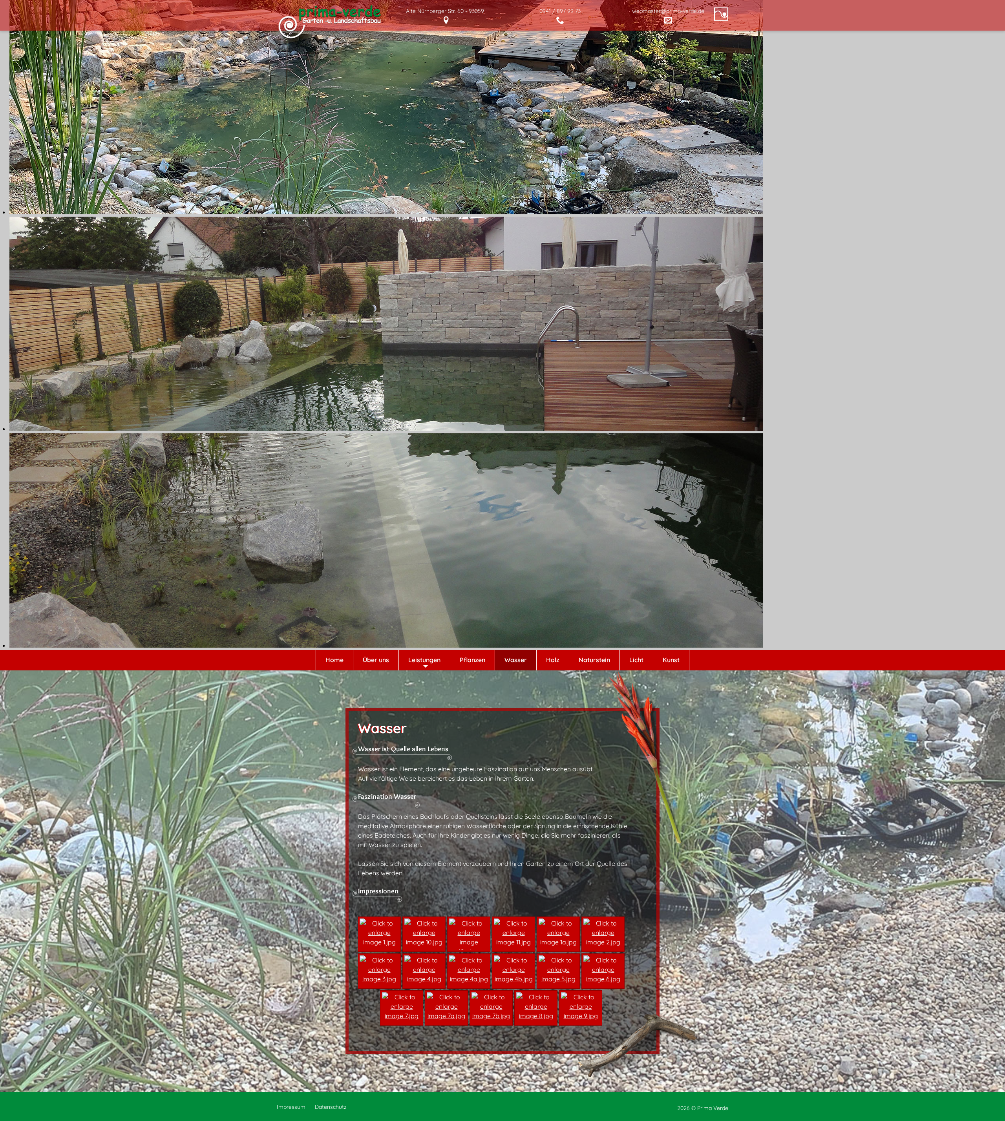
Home (334, 660)
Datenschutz (331, 1106)
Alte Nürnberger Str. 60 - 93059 (445, 11)
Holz (552, 660)
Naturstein (594, 660)
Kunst (671, 660)
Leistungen (424, 660)
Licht (636, 660)
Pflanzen (472, 660)
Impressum (291, 1106)
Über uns (376, 660)
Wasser (515, 660)
